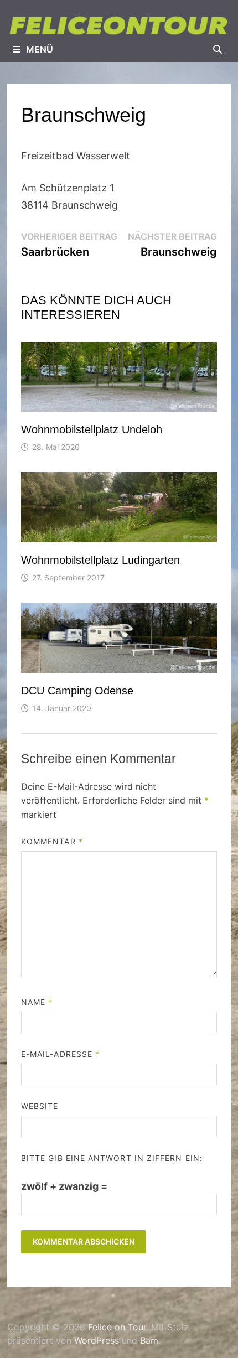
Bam (149, 1340)
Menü (39, 49)
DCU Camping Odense (77, 691)
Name (37, 1002)
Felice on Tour (117, 1327)
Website (40, 1106)
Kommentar (52, 841)
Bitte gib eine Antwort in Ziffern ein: (112, 1158)
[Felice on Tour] (119, 25)
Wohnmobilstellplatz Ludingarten (100, 560)
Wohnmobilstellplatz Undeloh (91, 429)
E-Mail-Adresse (60, 1054)
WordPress (96, 1340)
